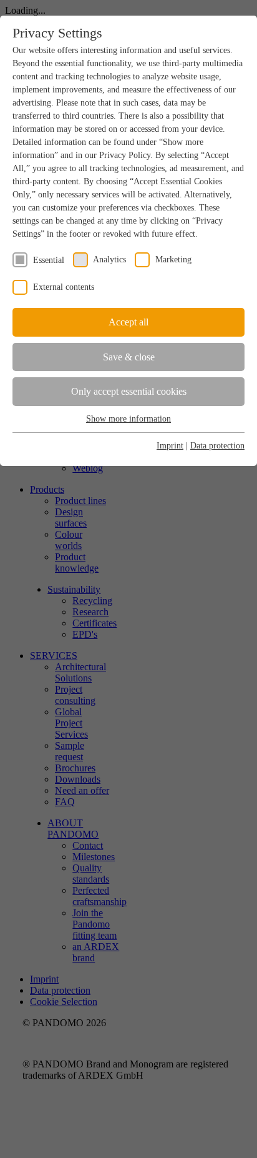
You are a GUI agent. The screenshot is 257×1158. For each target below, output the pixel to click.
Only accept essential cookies (129, 391)
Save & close (129, 357)
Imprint (170, 445)
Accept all (128, 322)
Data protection (217, 445)
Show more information (128, 418)
